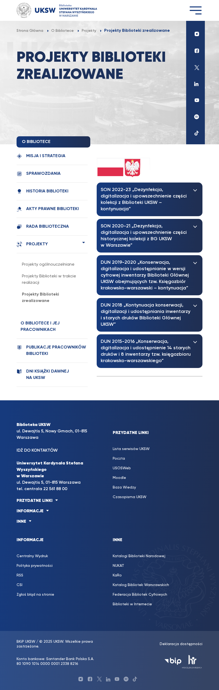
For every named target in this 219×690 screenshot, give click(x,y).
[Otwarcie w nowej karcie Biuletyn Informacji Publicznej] (173, 661)
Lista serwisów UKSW (131, 449)
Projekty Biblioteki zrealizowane (40, 297)
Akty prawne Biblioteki (52, 209)
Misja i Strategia (45, 156)
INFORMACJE (30, 511)
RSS (20, 575)
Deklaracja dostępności (181, 644)
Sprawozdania (43, 174)
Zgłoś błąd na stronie (35, 594)
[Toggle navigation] (195, 10)
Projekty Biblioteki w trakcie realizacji (49, 279)
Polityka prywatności (35, 566)
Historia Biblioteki (47, 191)
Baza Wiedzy (124, 487)
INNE (21, 522)
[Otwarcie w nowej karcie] (195, 33)
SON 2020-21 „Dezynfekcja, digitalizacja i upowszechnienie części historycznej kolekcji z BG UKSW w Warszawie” (144, 236)
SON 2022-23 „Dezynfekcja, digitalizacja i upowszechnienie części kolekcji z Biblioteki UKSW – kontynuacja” (144, 199)
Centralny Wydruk (32, 556)
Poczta (119, 458)
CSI (19, 585)
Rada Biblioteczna (47, 226)
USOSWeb (122, 468)
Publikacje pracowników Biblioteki (56, 350)
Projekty (37, 244)
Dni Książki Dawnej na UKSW (47, 374)
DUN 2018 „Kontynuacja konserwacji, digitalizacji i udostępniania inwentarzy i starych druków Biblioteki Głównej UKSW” (145, 315)
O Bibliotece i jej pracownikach (40, 326)
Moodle (119, 478)
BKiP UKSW (26, 642)
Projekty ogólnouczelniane (48, 264)
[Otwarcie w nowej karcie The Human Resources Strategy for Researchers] (191, 661)
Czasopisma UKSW (129, 497)
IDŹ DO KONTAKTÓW (37, 450)
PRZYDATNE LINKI (35, 501)
